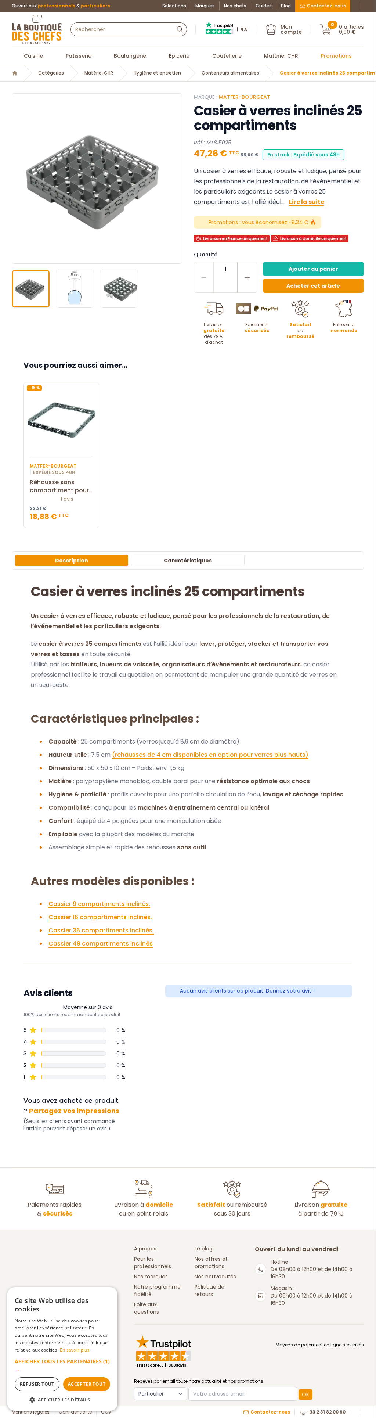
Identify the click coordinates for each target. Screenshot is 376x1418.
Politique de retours (209, 1290)
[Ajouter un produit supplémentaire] (247, 277)
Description (71, 560)
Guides (264, 6)
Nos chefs (235, 6)
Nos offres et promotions (211, 1262)
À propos (145, 1248)
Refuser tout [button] (37, 1384)
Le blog (204, 1248)
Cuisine (33, 56)
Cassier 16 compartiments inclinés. (100, 917)
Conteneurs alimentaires (230, 73)
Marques (205, 6)
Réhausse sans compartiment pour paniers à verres (59, 486)
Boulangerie (130, 56)
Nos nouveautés (215, 1276)
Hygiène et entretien (157, 73)
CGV (106, 1412)
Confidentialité (75, 1412)
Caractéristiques (188, 560)
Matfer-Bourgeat (244, 97)
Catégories (51, 73)
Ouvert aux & (61, 6)
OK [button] (305, 1394)
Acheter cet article (313, 285)
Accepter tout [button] (86, 1384)
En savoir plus (75, 1350)
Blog (286, 6)
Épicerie (179, 56)
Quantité (205, 254)
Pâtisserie (78, 56)
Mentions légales (31, 1412)
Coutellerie (227, 56)
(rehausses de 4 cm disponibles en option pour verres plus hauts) (210, 755)
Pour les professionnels (152, 1262)
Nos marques (151, 1276)
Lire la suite (306, 202)
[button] (18, 178)
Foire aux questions (146, 1308)
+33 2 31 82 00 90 (326, 1412)
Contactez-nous (326, 6)
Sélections (174, 6)
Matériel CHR (281, 56)
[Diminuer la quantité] (204, 277)
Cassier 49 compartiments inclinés (100, 943)
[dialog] (62, 1349)
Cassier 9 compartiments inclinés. (99, 904)
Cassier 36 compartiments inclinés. (101, 930)
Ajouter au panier (313, 269)
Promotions (336, 56)
